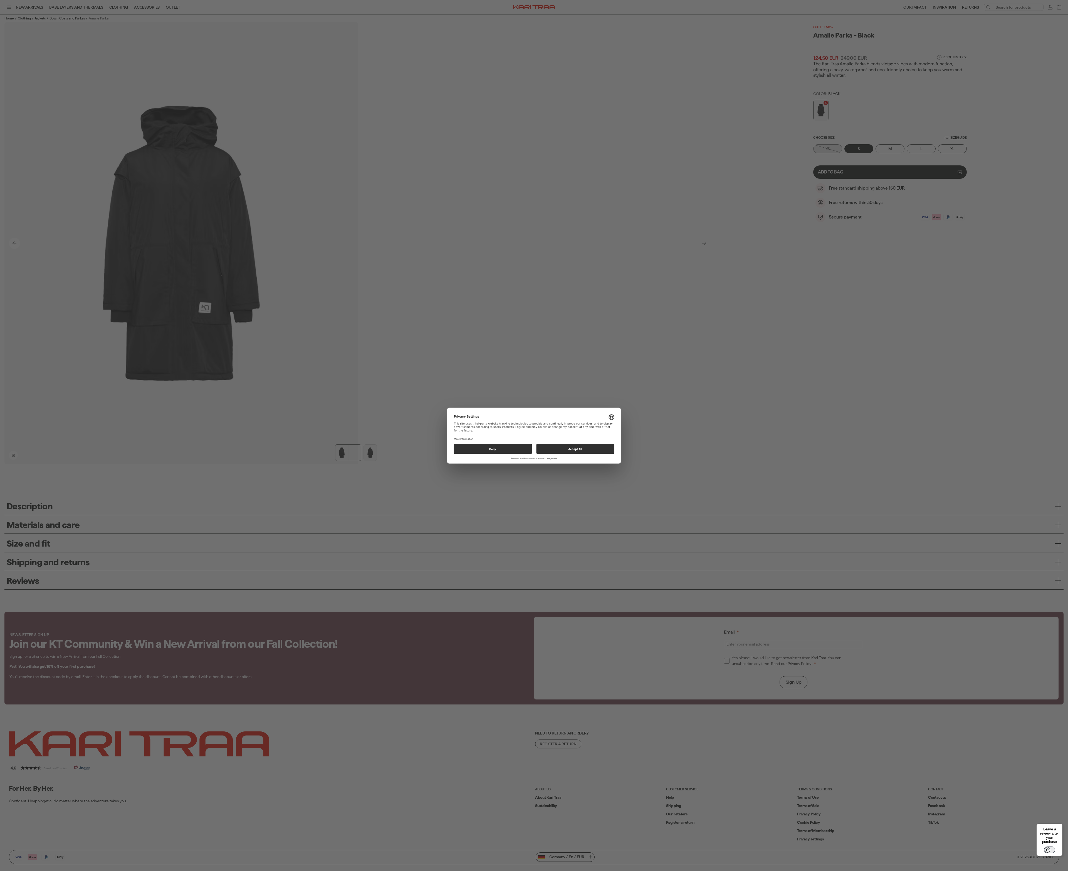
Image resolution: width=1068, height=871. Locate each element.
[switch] (1049, 850)
